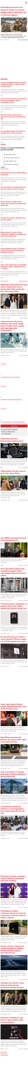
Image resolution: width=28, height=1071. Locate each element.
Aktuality (4, 79)
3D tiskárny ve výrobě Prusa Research (11, 399)
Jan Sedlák (3, 633)
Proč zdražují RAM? (6, 433)
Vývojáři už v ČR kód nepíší (8, 431)
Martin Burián (4, 803)
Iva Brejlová (3, 318)
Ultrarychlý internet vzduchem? (9, 429)
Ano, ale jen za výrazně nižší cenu (11, 157)
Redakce (2, 1048)
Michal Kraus (4, 768)
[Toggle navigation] (26, 2)
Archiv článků (4, 1052)
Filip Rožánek (4, 500)
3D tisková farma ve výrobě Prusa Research (13, 422)
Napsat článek (4, 1053)
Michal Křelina (4, 600)
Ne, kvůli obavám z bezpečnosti (11, 164)
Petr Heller (3, 39)
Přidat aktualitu (4, 1055)
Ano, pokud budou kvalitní (9, 154)
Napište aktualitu (23, 281)
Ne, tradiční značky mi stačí (10, 161)
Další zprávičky (4, 281)
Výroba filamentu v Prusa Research (10, 377)
